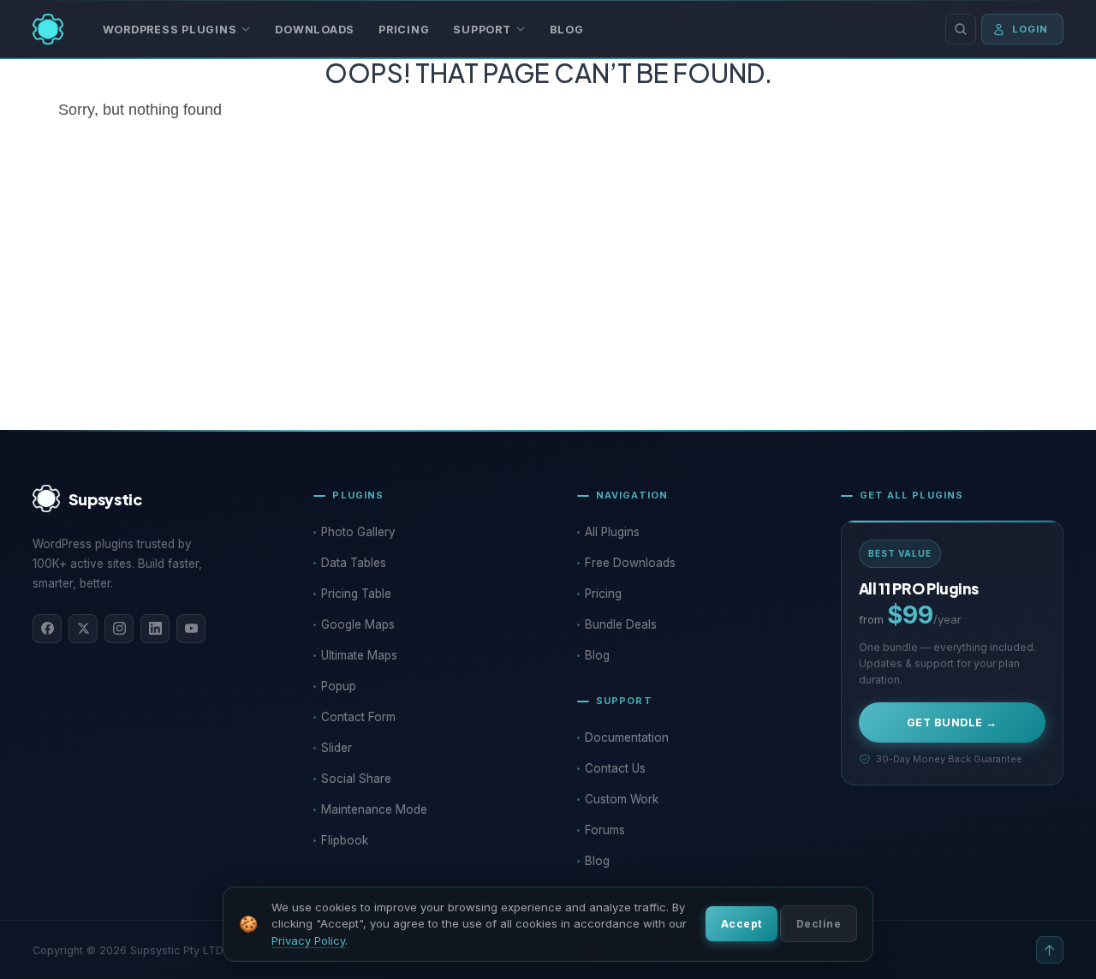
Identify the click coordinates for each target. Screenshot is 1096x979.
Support (481, 29)
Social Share (356, 778)
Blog (567, 29)
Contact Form (358, 717)
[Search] (960, 29)
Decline (818, 923)
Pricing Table (356, 593)
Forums (605, 830)
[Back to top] (1049, 950)
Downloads (314, 29)
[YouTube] (191, 628)
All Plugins (612, 532)
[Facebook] (47, 628)
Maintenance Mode (374, 809)
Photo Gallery (358, 532)
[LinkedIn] (155, 628)
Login (1030, 29)
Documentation (627, 737)
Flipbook (344, 840)
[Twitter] (83, 628)
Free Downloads (630, 563)
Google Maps (358, 624)
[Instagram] (119, 628)
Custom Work (621, 799)
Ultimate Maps (359, 655)
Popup (338, 686)
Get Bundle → (952, 722)
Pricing (403, 29)
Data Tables (353, 563)
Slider (336, 748)
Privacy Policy (308, 940)
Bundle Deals (621, 624)
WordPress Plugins (170, 29)
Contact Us (615, 768)
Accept (741, 923)
